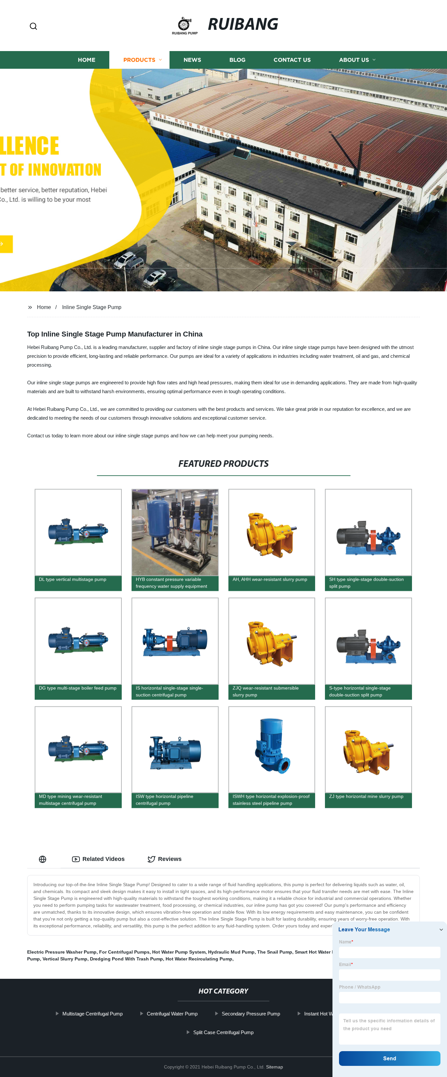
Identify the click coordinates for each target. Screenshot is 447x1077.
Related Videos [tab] (103, 859)
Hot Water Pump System (179, 952)
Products (139, 60)
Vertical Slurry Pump (65, 958)
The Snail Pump (274, 952)
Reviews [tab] (170, 859)
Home (86, 60)
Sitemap (274, 1066)
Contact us (292, 60)
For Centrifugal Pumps (124, 952)
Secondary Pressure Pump (251, 1013)
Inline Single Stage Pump (91, 307)
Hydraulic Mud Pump (231, 952)
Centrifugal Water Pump (172, 1013)
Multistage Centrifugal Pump (93, 1013)
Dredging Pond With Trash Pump (126, 958)
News (192, 60)
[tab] (44, 859)
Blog (237, 60)
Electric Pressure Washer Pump (62, 952)
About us (354, 60)
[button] (33, 27)
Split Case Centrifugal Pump (223, 1032)
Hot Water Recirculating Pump (199, 958)
